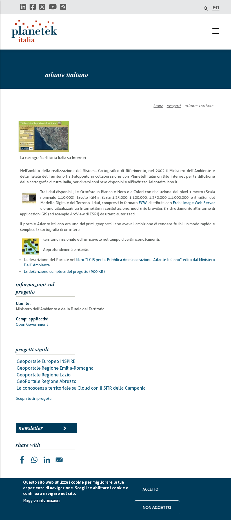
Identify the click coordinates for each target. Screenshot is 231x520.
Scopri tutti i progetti (34, 398)
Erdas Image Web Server (194, 202)
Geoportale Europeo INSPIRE (46, 361)
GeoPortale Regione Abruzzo (47, 381)
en (215, 7)
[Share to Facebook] (22, 459)
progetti (174, 105)
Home (158, 105)
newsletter (31, 427)
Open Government (32, 324)
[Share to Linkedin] (46, 459)
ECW (143, 202)
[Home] (37, 31)
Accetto (150, 489)
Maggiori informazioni (41, 500)
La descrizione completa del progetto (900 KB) (64, 271)
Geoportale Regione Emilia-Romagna (55, 368)
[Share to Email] (59, 459)
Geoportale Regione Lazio (44, 375)
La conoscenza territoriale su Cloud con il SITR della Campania (81, 388)
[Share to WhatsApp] (34, 459)
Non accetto (157, 507)
